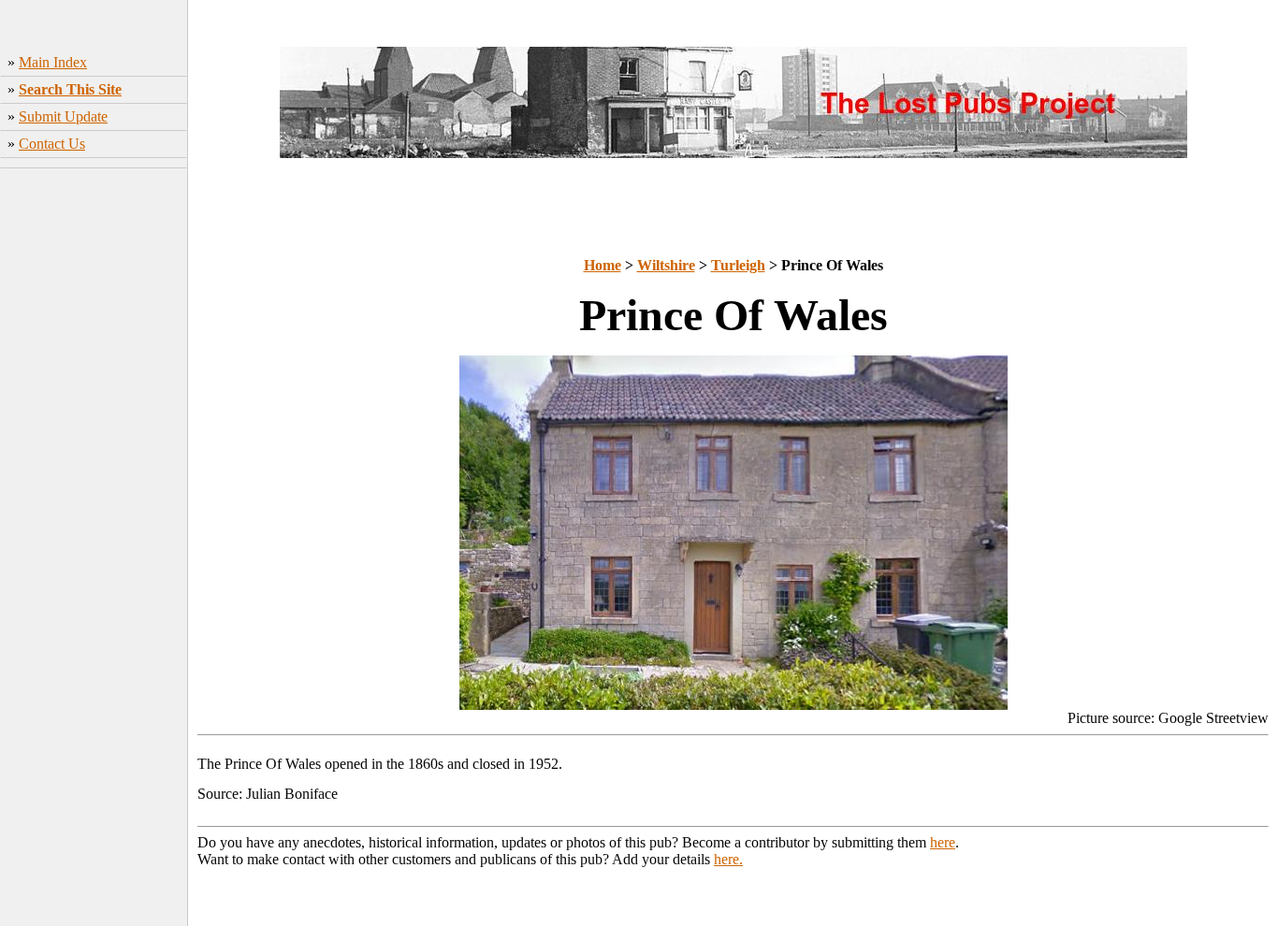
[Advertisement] (94, 468)
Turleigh (738, 265)
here (942, 842)
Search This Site (70, 89)
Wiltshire (666, 265)
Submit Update (63, 116)
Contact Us (52, 144)
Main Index (53, 62)
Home (602, 265)
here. (728, 859)
